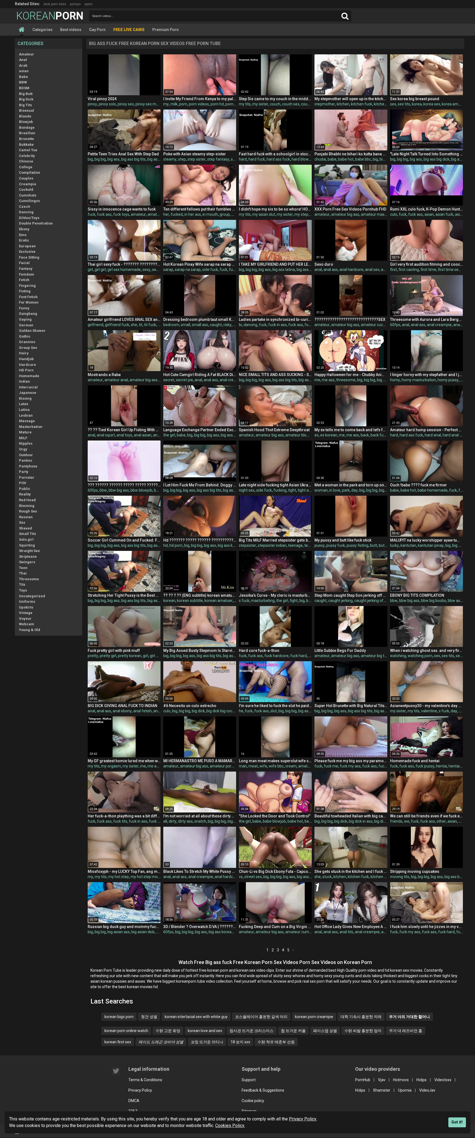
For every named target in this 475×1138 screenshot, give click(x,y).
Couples (26, 178)
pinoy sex (126, 104)
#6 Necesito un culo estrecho (189, 705)
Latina (24, 410)
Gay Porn (97, 29)
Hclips (421, 1080)
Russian (26, 517)
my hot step (118, 876)
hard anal (433, 435)
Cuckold (26, 189)
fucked (177, 214)
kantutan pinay (431, 545)
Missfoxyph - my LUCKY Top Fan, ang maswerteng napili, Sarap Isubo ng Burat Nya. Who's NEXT (124, 871)
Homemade (29, 376)
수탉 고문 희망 (168, 1030)
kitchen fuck (361, 104)
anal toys (124, 435)
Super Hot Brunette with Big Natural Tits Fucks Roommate (350, 705)
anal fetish (142, 711)
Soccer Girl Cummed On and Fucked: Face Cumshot (124, 540)
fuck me (331, 766)
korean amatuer (219, 600)
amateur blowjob (300, 435)
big (90, 159)
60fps (395, 325)
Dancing (26, 212)
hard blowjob (303, 159)
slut (273, 711)
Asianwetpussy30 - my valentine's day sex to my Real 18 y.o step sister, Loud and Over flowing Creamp (426, 705)
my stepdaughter (309, 214)
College (25, 167)
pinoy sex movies (150, 104)
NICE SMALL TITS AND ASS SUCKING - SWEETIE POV (275, 374)
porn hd (217, 104)
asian (24, 71)
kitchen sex (383, 104)
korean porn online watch (126, 1030)
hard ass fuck (278, 159)
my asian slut (263, 214)
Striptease (28, 556)
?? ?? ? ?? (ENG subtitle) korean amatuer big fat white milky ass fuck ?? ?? (199, 595)
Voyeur (25, 618)
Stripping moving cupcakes (414, 871)
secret (168, 380)
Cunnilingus (29, 201)
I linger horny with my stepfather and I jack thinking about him (426, 374)
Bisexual (26, 110)
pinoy (92, 104)
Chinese (26, 161)
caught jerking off (369, 600)
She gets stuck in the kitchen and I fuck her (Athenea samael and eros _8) (350, 871)
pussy (319, 545)
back (365, 435)
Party (23, 472)
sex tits (404, 104)
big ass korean (230, 545)
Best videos (70, 29)
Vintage (25, 613)
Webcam (26, 624)
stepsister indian (272, 545)
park (346, 490)
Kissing (25, 398)
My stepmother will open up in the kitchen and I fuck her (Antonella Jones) (350, 99)
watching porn (420, 656)
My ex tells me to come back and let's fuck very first (350, 430)
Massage (27, 421)
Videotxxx (442, 1080)
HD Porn (26, 370)
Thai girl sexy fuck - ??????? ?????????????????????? (124, 264)
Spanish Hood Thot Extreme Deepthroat (274, 430)
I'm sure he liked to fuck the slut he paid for (275, 705)
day (354, 490)
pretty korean (129, 656)
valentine (429, 711)
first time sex (449, 269)
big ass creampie (235, 435)
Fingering (27, 286)
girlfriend (95, 325)
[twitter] (116, 1071)
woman (321, 490)
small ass (200, 325)
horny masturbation (419, 380)
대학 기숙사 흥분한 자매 (361, 1016)
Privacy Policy (140, 1090)
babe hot (346, 159)
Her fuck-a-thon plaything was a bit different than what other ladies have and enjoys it (124, 816)
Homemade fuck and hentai (415, 761)
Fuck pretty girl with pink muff (114, 650)
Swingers (27, 562)
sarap (168, 269)
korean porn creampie (314, 1016)
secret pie (184, 380)
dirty (172, 821)
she (134, 325)
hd (165, 545)
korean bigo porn (119, 1016)
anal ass (331, 269)
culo (393, 214)
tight (292, 490)
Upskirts (26, 607)
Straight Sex (29, 551)
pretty (93, 656)
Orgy (23, 449)
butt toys (386, 545)
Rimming (26, 506)
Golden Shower (32, 331)
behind (310, 821)
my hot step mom (146, 876)
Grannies (27, 342)
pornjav (75, 4)
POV (22, 483)
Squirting (27, 545)
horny (395, 380)
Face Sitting (29, 257)
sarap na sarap (188, 269)
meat (253, 766)
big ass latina (283, 269)
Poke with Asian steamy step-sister (194, 154)
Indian (24, 381)
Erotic (24, 240)
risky (227, 325)
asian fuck (444, 214)
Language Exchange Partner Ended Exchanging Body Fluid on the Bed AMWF (199, 430)
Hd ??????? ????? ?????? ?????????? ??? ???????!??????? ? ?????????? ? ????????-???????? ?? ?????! (199, 540)
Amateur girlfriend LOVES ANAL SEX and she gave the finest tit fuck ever (124, 319)
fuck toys (121, 214)
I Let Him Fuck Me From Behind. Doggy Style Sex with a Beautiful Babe (199, 485)
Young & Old (29, 630)
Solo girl (26, 539)
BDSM (24, 88)
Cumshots (27, 195)
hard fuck (256, 159)
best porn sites (55, 4)
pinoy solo (107, 104)
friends (396, 821)
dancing (250, 325)
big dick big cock (220, 711)
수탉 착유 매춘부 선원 (276, 1042)
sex (393, 104)
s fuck (244, 600)
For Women (28, 302)
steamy (169, 159)
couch (275, 104)
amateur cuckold (375, 325)
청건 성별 (149, 1016)
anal (318, 269)
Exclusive (27, 252)
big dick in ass (360, 821)
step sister (196, 159)
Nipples (25, 443)
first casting (409, 269)
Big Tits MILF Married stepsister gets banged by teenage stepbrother (275, 540)
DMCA (133, 1100)
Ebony (24, 229)
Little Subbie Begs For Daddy (340, 650)
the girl (169, 435)
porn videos (199, 104)
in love (334, 490)
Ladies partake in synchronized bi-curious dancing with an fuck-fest (275, 319)
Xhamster (381, 1090)
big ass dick (308, 380)
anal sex (372, 269)
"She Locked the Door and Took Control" (274, 816)
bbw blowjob (141, 490)
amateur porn (222, 766)
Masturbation (30, 427)
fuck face (387, 766)
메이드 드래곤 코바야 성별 (161, 1042)
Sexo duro (323, 264)
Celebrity (27, 156)
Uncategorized (32, 596)
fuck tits (120, 821)
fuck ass (104, 214)
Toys (23, 590)
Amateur (26, 54)
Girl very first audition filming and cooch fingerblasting (426, 264)
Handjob (26, 359)
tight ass (305, 490)
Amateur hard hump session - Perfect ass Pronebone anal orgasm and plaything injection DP (426, 430)
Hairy (24, 353)
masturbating (263, 600)
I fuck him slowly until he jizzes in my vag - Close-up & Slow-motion (426, 926)
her (166, 214)
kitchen (343, 104)
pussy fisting (357, 545)
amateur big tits (374, 656)
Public (24, 489)
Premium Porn (165, 29)
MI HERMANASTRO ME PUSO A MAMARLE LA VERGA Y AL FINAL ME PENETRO (199, 761)
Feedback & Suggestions (263, 1090)
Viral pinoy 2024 (102, 99)
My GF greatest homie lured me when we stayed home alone (124, 761)
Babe (23, 77)
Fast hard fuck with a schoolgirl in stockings (275, 154)
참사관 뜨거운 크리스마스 (252, 1030)
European (27, 246)
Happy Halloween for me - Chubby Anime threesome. (350, 374)
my (166, 104)
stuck (327, 876)
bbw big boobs (433, 600)
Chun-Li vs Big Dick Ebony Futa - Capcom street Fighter (275, 871)
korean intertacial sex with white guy (196, 1016)
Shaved (25, 528)
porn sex (232, 104)
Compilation (29, 172)
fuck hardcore (276, 656)
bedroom (171, 325)
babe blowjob (274, 821)
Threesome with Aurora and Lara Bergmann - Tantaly (426, 319)
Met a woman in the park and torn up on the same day (350, 485)
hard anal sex (454, 435)
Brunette (26, 139)
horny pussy (448, 380)
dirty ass (185, 821)
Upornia (405, 1090)
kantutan (408, 545)
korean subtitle (190, 600)
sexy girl (159, 269)
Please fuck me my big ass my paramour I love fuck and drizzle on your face (350, 761)
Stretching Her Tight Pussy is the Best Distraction (124, 595)
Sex (22, 522)
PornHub (362, 1080)
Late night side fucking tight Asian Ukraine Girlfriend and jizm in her (275, 485)
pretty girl (108, 656)
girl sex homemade (124, 269)
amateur (138, 214)
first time (428, 269)
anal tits (346, 932)
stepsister (247, 545)
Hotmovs (401, 1080)
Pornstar (26, 477)
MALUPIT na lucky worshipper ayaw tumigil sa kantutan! (426, 540)
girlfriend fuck (117, 325)
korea (417, 104)
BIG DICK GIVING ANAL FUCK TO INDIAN (122, 705)
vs (241, 876)
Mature (25, 432)
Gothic (25, 336)
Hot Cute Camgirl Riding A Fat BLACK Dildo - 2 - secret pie (199, 374)
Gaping (25, 319)
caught (216, 325)
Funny (24, 308)
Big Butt (25, 94)
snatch (200, 821)
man (243, 766)
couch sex (290, 104)
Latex (23, 404)
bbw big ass (119, 490)
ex (316, 435)
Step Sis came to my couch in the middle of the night (275, 99)
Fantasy (25, 269)
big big (100, 159)
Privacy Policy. (303, 1119)
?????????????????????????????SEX (349, 319)
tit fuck (150, 325)
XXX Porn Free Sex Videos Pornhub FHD (350, 209)
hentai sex (457, 766)
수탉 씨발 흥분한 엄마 (363, 1030)
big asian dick (142, 932)
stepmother (324, 104)
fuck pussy (425, 766)
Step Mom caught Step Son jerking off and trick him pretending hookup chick (350, 595)
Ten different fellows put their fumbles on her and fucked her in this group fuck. (199, 209)
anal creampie (439, 325)
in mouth (210, 214)
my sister (260, 104)
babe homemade (433, 490)
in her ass (192, 214)
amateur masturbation (381, 214)
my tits (245, 104)
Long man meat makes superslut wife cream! (275, 761)
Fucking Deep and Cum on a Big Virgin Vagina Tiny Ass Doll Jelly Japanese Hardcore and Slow (275, 926)
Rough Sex (28, 511)
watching (398, 656)
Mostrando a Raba (104, 374)
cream (291, 766)
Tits (22, 584)
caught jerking (340, 600)
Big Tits (25, 105)
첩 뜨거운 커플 (293, 1030)
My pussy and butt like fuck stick (342, 540)
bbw (103, 490)
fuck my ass (350, 766)
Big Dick (26, 99)
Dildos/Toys (29, 218)
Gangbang (28, 314)
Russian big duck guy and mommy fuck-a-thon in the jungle (124, 926)
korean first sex (117, 1042)
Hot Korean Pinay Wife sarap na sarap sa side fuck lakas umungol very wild (199, 264)
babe (332, 159)
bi (240, 325)
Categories (42, 29)
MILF (23, 438)
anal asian (142, 435)
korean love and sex (205, 1030)
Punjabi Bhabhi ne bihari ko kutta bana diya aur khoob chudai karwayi (350, 154)
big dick (198, 711)
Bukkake (26, 144)
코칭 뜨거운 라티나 (207, 1042)
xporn (88, 4)
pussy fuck (335, 545)
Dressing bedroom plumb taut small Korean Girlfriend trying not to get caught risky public (199, 319)
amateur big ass (345, 214)
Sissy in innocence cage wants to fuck (122, 209)
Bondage (27, 127)
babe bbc (363, 159)
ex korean (328, 435)
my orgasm (111, 766)
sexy (146, 269)
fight (294, 600)
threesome (345, 380)
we (406, 821)
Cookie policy (253, 1100)
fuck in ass (277, 325)
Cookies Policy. (230, 1125)
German (26, 325)
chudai (320, 159)
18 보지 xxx (240, 1042)
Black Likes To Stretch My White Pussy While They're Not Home (199, 871)
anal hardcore (351, 269)
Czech (24, 206)
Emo (22, 235)
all (165, 821)
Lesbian (26, 415)
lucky (394, 545)
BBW (23, 82)
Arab (23, 65)
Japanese (27, 393)
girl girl (100, 269)
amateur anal (116, 380)
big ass (113, 159)
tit (140, 325)
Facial (24, 263)
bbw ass (455, 600)
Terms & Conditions (145, 1080)
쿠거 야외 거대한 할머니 (409, 1016)
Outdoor (26, 455)
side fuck (210, 269)
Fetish (24, 280)
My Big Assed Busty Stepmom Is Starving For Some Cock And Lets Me (199, 650)
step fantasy (218, 159)
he (241, 711)
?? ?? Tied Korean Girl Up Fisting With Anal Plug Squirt (124, 430)
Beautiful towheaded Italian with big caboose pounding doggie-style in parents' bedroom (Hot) (350, 816)
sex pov (462, 656)
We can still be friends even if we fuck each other (426, 816)
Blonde (25, 116)
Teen (23, 568)
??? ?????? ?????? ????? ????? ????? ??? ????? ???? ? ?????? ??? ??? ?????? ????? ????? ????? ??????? (124, 485)
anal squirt (106, 435)
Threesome (29, 579)
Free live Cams (129, 29)
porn (183, 104)
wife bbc (276, 766)
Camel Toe (28, 150)
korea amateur (455, 104)
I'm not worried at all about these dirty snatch (199, 816)
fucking (280, 490)
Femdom (26, 274)
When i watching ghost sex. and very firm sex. (426, 650)
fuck (91, 214)
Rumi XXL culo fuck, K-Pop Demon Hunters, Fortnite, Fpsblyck (426, 209)
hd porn (176, 545)
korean (169, 600)
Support (249, 1080)
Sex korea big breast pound (414, 99)
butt (373, 545)
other (441, 821)
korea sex (431, 104)
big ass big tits (133, 159)
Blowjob (26, 122)
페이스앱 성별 (325, 1030)
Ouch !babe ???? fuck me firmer (418, 485)
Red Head (27, 500)
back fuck (379, 435)
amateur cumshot (301, 932)
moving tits (399, 876)
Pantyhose (28, 466)
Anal (23, 60)
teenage (295, 545)
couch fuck (310, 104)
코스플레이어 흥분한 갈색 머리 (261, 1016)
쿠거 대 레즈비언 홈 (405, 1030)
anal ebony (122, 711)
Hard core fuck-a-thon (259, 650)
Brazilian (27, 133)
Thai (23, 573)
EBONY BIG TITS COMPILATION (417, 595)
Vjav (381, 1080)
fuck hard (298, 656)
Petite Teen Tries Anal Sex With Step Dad (123, 154)
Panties (25, 460)
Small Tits (27, 534)
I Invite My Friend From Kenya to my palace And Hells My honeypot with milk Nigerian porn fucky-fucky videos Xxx (199, 99)
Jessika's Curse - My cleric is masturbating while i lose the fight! (275, 595)
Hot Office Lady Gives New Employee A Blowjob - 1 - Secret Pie (350, 926)
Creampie (27, 184)
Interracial (28, 387)
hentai (441, 766)
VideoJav (427, 1090)
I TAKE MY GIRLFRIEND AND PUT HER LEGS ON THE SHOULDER (275, 264)
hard (243, 159)
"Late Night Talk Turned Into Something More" (426, 154)
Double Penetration (36, 223)
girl (90, 269)
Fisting (25, 291)
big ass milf (157, 159)
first (393, 269)
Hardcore (27, 365)
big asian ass (118, 932)
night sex (247, 490)
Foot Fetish (28, 297)
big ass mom (158, 545)
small (185, 325)
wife (263, 766)
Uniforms (27, 601)
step (182, 159)
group (225, 214)
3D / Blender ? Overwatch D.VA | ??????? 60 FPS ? (199, 926)
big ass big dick (436, 159)
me (317, 380)
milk (174, 104)
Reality (25, 494)
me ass (328, 380)
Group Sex (28, 348)
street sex (253, 876)
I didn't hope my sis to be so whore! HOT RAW (275, 209)
